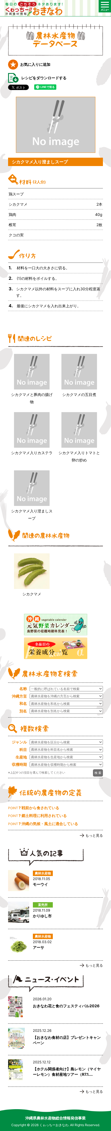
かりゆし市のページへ (55, 913)
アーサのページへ (55, 944)
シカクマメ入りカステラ (32, 452)
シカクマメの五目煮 (79, 394)
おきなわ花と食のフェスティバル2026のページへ (55, 1007)
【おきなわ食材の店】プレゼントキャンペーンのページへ (55, 1039)
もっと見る (94, 835)
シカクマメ (31, 594)
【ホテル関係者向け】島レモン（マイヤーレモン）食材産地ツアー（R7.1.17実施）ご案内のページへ (55, 1071)
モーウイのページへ (55, 881)
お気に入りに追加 (35, 64)
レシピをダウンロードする (44, 77)
